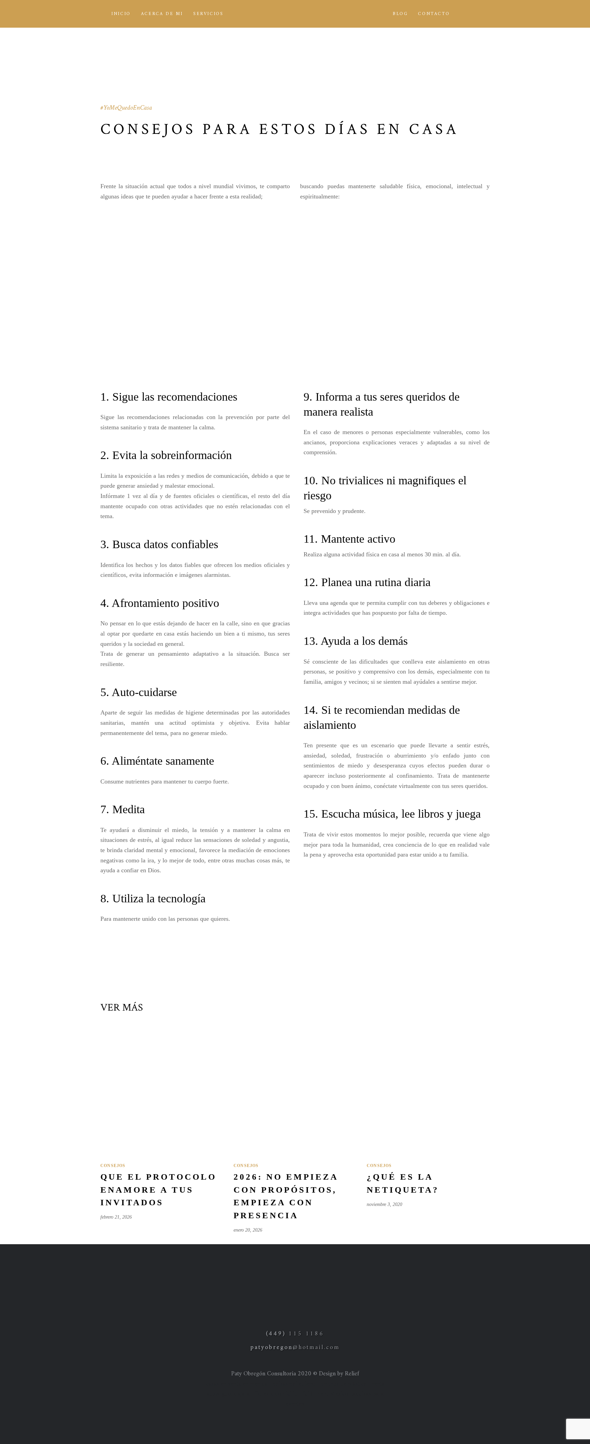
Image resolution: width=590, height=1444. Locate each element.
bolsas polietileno (293, 1384)
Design (327, 1374)
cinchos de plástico (343, 1384)
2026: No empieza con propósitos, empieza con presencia (286, 1196)
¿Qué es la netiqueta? (403, 1183)
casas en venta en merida (236, 1384)
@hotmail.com (295, 1347)
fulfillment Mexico (325, 1394)
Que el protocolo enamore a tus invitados (158, 1189)
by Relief (348, 1374)
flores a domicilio (276, 1394)
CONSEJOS (113, 1165)
